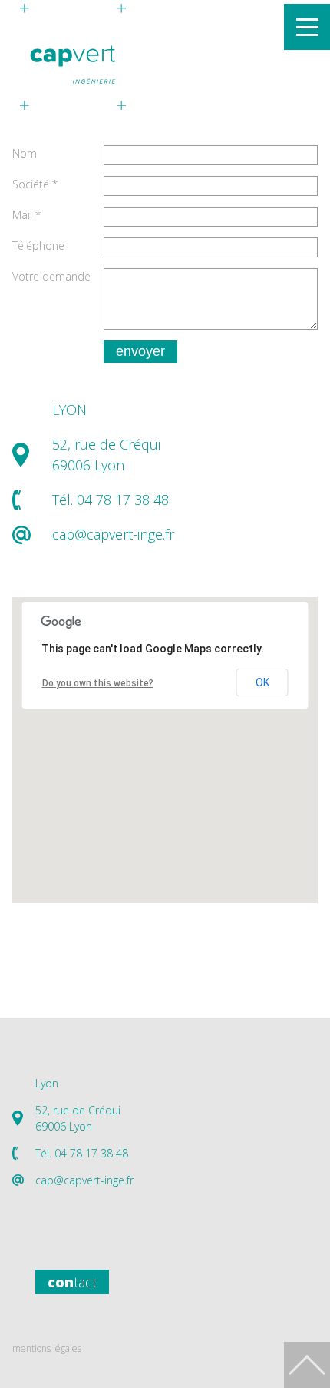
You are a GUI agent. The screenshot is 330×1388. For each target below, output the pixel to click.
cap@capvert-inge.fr (113, 534)
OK (262, 682)
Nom (24, 153)
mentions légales (46, 1348)
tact (72, 1282)
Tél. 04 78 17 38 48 (81, 1153)
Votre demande (51, 276)
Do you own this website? (97, 683)
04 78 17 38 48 (123, 499)
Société (35, 184)
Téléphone (38, 245)
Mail (26, 215)
